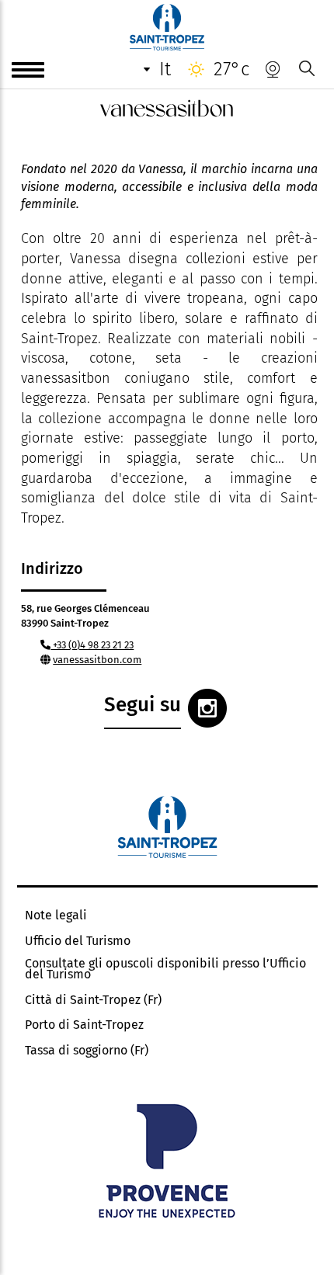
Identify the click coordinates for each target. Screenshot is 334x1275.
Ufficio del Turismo (77, 941)
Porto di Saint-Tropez (84, 1025)
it (165, 69)
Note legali (56, 915)
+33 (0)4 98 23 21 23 (92, 645)
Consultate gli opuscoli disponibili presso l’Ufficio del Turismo (165, 969)
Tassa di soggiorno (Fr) (86, 1050)
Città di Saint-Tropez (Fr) (93, 1000)
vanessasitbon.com (97, 659)
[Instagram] (207, 708)
